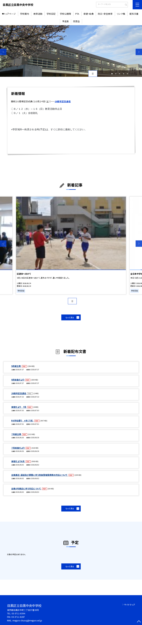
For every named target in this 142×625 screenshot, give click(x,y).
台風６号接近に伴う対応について (26, 488)
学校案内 (24, 13)
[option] (71, 51)
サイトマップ (129, 604)
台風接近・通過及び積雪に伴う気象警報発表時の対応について (39, 474)
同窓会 (76, 21)
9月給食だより (18, 379)
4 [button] (123, 74)
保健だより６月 (18, 461)
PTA (77, 13)
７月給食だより (18, 447)
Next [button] (139, 52)
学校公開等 (65, 13)
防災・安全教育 (105, 13)
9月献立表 (16, 366)
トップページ (9, 13)
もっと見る (69, 317)
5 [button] (127, 74)
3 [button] (119, 74)
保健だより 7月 (19, 406)
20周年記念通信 (19, 393)
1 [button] (112, 74)
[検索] (125, 5)
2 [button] (115, 74)
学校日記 (51, 13)
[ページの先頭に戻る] (139, 622)
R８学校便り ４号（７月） (22, 420)
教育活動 (37, 13)
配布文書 (134, 13)
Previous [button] (3, 52)
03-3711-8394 (18, 613)
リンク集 (121, 13)
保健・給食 (88, 13)
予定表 (65, 21)
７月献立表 (16, 434)
